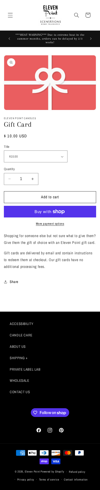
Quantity (9, 169)
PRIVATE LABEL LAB (25, 369)
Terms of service (49, 480)
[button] (10, 15)
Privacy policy (25, 480)
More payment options (50, 224)
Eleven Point (32, 472)
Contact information (76, 480)
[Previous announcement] (9, 38)
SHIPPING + (18, 358)
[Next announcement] (90, 38)
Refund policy (77, 472)
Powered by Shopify (52, 472)
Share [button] (14, 281)
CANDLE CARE (21, 335)
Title (6, 146)
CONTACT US (20, 392)
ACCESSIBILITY (21, 323)
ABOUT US (18, 346)
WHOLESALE (19, 380)
